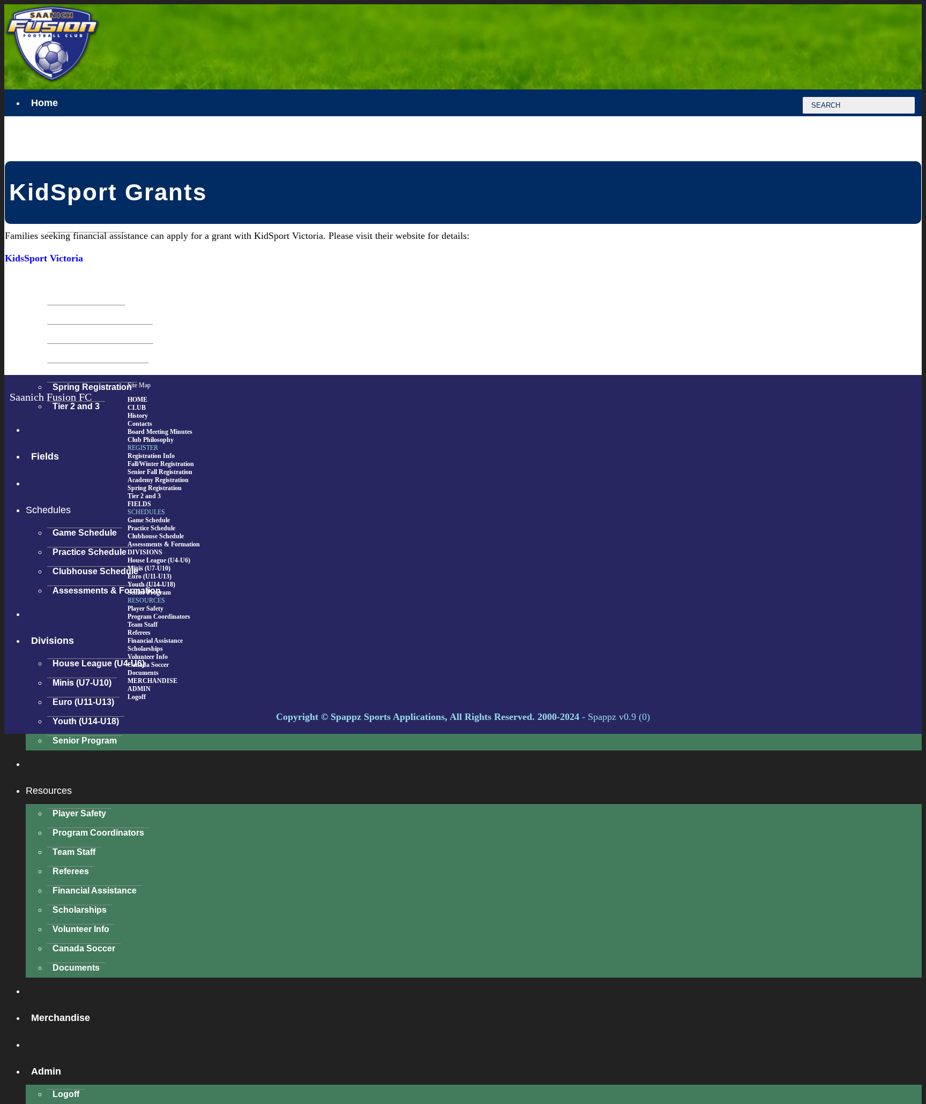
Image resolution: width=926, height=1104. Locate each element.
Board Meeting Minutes (160, 431)
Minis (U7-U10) (82, 682)
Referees (71, 871)
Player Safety (79, 813)
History (138, 415)
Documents (76, 967)
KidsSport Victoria (44, 258)
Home (44, 102)
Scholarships (80, 909)
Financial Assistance (95, 890)
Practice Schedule (89, 552)
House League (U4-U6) (99, 663)
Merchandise (60, 1017)
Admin (46, 1071)
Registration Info (86, 309)
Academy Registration (98, 367)
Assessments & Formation (107, 590)
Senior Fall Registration (100, 348)
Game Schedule (85, 532)
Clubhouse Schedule (95, 571)
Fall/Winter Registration (100, 329)
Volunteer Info (81, 929)
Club (42, 156)
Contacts (140, 423)
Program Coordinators (98, 832)
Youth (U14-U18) (86, 721)
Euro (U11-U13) (83, 702)
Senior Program (85, 740)
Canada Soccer (84, 948)
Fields (139, 504)
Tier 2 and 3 (144, 496)
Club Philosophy (151, 440)
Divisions (52, 640)
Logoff (66, 1094)
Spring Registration (155, 488)
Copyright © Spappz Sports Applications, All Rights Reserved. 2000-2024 (427, 716)
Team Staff (74, 852)
